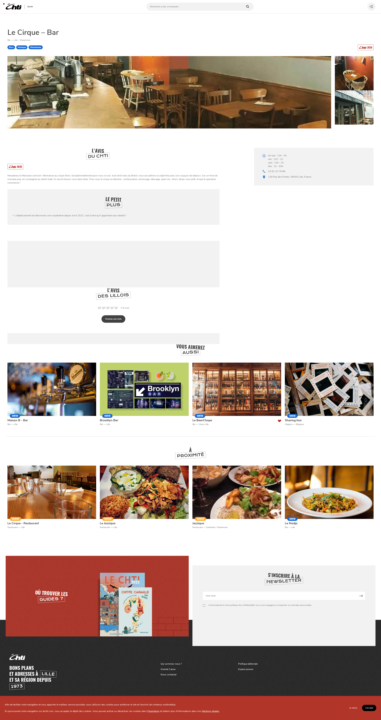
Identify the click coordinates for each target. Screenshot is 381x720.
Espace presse (245, 669)
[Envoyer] (361, 596)
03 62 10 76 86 (276, 171)
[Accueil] (13, 6)
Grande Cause (168, 669)
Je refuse (353, 708)
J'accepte (369, 708)
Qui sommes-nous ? (171, 664)
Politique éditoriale (248, 664)
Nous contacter (169, 674)
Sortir (30, 7)
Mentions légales (210, 711)
